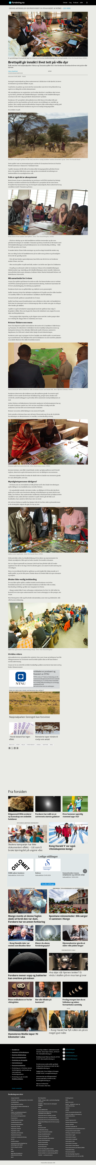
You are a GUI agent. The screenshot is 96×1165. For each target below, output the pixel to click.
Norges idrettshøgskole (44, 1140)
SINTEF (67, 1110)
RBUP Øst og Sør (69, 1102)
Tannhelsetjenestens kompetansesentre (75, 1128)
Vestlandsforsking (69, 1149)
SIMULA (67, 1108)
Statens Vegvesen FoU (70, 1120)
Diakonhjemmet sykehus (17, 1104)
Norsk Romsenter (42, 1146)
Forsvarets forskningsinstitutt (18, 1116)
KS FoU (12, 1139)
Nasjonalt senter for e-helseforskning (47, 1117)
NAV (12, 1149)
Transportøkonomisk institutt (72, 1130)
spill (51, 744)
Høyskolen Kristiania (16, 1134)
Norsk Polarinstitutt (43, 1142)
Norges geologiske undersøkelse (46, 1138)
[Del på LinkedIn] (14, 748)
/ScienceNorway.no (71, 1059)
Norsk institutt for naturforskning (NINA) (48, 1150)
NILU (12, 1157)
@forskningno (70, 1049)
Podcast (75, 2)
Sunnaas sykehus (69, 1124)
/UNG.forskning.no (71, 1055)
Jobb (81, 2)
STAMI (67, 1118)
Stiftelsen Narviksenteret (71, 1122)
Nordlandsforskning (43, 1129)
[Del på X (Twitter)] (12, 748)
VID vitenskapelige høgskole (72, 1154)
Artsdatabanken (15, 1102)
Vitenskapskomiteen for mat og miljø (74, 1156)
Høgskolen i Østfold (16, 1128)
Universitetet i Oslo (70, 1141)
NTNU (39, 1107)
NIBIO (12, 1151)
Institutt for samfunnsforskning (19, 1137)
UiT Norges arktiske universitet (73, 1132)
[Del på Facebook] (9, 748)
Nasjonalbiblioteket (43, 1109)
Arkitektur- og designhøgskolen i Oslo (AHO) (22, 1100)
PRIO (66, 1100)
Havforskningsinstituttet (17, 1124)
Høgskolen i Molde (15, 1126)
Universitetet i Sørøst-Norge (72, 1145)
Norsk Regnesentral (43, 1144)
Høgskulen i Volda (15, 1130)
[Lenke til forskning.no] (34, 2)
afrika (38, 744)
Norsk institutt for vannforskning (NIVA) (48, 1153)
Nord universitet (42, 1127)
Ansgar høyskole (15, 1098)
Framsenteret (14, 1118)
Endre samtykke (17, 1088)
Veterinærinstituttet (70, 1151)
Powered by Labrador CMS (48, 1162)
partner (45, 744)
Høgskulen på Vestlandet (17, 1132)
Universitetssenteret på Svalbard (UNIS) (75, 1147)
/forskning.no (70, 1052)
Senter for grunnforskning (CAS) (73, 1112)
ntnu (18, 744)
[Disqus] (48, 769)
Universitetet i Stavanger (71, 1143)
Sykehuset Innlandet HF (71, 1126)
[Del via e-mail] (17, 748)
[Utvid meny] (87, 2)
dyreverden (30, 744)
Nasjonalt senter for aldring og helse (47, 1115)
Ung (70, 2)
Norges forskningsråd (43, 1136)
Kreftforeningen (15, 1141)
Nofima (40, 1125)
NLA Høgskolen (42, 1098)
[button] (11, 871)
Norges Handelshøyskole (44, 1134)
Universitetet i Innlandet (71, 1139)
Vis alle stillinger (48, 884)
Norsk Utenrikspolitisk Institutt (46, 1148)
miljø (23, 744)
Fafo (12, 1110)
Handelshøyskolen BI (16, 1122)
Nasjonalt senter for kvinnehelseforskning (48, 1119)
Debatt (65, 2)
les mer (66, 8)
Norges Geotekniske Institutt (45, 1131)
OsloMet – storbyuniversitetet (45, 1155)
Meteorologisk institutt (16, 1147)
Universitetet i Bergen (70, 1137)
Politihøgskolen (69, 1098)
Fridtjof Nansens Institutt (17, 1120)
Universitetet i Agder (70, 1134)
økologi (11, 744)
